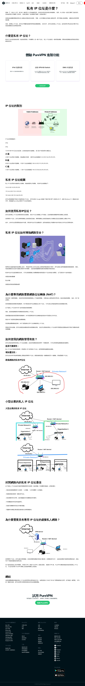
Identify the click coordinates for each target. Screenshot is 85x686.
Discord (58, 658)
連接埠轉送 (24, 637)
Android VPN (8, 632)
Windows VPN (8, 626)
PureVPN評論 (41, 630)
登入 (79, 3)
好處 (23, 626)
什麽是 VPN (14, 3)
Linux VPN (7, 628)
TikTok (57, 656)
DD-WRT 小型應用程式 (10, 650)
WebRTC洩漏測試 (25, 652)
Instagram (58, 649)
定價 (33, 3)
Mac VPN (7, 625)
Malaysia (72, 3)
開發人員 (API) (57, 637)
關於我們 (40, 628)
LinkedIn (58, 660)
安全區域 (44, 3)
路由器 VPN (7, 648)
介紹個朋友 (56, 625)
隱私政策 (40, 637)
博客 (67, 3)
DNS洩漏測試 (24, 648)
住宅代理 (24, 639)
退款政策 (40, 639)
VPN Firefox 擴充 (9, 635)
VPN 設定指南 (41, 652)
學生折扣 (56, 628)
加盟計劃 (56, 626)
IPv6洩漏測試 (24, 650)
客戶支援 (63, 3)
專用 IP (23, 636)
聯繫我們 (40, 654)
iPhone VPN (7, 630)
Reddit (57, 654)
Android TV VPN (8, 639)
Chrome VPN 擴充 (9, 633)
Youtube (58, 651)
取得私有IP (42, 85)
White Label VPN (58, 639)
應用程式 (21, 3)
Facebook (58, 645)
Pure (28, 3)
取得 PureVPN (42, 603)
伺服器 (38, 3)
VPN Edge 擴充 (8, 637)
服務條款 (40, 641)
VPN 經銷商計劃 (57, 641)
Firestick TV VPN (9, 640)
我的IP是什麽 (24, 647)
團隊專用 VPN (52, 3)
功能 (39, 626)
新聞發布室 (40, 643)
